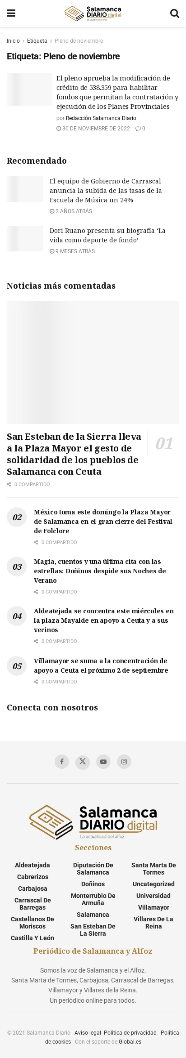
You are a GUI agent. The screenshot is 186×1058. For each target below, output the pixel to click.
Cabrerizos (32, 876)
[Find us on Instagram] (124, 761)
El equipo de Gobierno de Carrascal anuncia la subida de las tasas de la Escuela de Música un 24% (106, 190)
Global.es (130, 1042)
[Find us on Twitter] (82, 762)
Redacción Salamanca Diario (101, 118)
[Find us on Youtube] (103, 761)
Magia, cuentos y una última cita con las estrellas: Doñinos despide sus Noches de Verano (100, 571)
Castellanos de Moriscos (32, 922)
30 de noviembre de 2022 (95, 128)
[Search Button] (174, 13)
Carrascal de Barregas (32, 904)
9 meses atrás (74, 251)
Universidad (153, 895)
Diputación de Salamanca (93, 869)
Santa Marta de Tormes (153, 869)
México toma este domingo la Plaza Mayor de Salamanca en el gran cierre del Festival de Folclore (103, 521)
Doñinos (93, 884)
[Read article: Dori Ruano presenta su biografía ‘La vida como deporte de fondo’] (25, 238)
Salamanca (93, 914)
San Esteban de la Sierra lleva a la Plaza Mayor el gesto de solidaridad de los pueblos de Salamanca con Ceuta (74, 454)
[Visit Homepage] (92, 13)
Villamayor (153, 907)
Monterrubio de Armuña (93, 899)
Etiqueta (37, 41)
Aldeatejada (32, 865)
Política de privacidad (130, 1033)
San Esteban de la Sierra (93, 930)
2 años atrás (73, 211)
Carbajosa (32, 888)
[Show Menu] (11, 13)
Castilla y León (32, 938)
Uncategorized (154, 884)
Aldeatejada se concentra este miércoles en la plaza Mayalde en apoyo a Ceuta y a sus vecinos (103, 620)
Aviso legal (87, 1033)
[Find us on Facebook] (62, 761)
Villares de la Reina (153, 922)
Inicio (13, 41)
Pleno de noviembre (79, 41)
